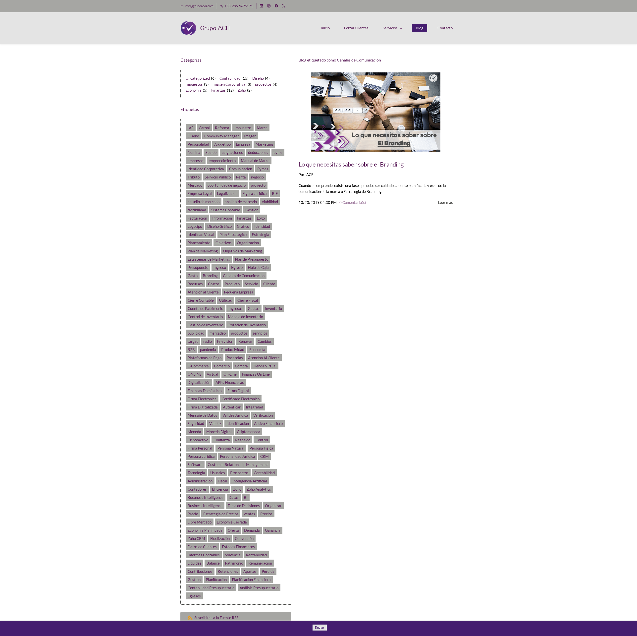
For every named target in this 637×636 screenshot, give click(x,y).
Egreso (237, 267)
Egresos (194, 596)
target (193, 341)
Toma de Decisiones (244, 505)
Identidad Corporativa (206, 169)
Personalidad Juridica (237, 456)
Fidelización (220, 538)
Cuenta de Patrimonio (205, 308)
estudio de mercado (203, 201)
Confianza (221, 440)
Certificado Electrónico (241, 399)
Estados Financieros (238, 546)
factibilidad (197, 210)
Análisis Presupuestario (259, 587)
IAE (191, 127)
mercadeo (218, 333)
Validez (215, 423)
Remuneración (260, 563)
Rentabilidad (256, 555)
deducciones (258, 152)
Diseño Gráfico (219, 226)
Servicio (251, 284)
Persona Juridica (201, 456)
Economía (194, 90)
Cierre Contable (201, 300)
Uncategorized (198, 78)
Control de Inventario (205, 316)
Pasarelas (235, 357)
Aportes (250, 571)
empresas (196, 160)
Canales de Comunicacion (244, 275)
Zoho (242, 90)
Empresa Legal (200, 193)
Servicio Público (218, 177)
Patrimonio (234, 563)
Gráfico (243, 226)
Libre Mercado (200, 522)
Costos (213, 284)
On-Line (230, 374)
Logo (261, 218)
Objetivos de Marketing (242, 251)
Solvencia (233, 555)
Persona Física (261, 448)
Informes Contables (204, 555)
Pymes (262, 169)
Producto (232, 284)
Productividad (232, 349)
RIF (275, 193)
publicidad (196, 333)
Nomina (194, 152)
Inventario (273, 308)
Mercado (195, 185)
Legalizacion (227, 193)
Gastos (254, 308)
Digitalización (199, 382)
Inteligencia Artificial (249, 481)
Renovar (245, 341)
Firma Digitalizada (203, 407)
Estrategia (260, 234)
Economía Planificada (205, 530)
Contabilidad (229, 78)
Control (262, 440)
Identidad (262, 226)
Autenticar (232, 407)
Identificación (237, 423)
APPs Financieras (229, 382)
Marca (262, 127)
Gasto (193, 275)
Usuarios (217, 472)
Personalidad (198, 144)
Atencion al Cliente (203, 292)
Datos (234, 497)
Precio (193, 514)
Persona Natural (230, 448)
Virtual (212, 374)
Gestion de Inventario (205, 325)
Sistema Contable (225, 210)
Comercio (222, 366)
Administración (200, 481)
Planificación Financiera (251, 579)
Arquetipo (222, 144)
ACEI (310, 174)
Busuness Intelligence (205, 497)
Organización (248, 242)
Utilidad (225, 300)
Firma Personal (200, 448)
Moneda (194, 431)
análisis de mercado (241, 201)
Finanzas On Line (256, 374)
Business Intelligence (205, 505)
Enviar (319, 628)
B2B (191, 349)
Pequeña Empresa (238, 292)
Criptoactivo (198, 440)
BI (246, 497)
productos (239, 333)
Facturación (197, 218)
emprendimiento (222, 160)
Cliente (269, 284)
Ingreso (219, 267)
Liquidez (194, 563)
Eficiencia (220, 489)
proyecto (258, 185)
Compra (241, 366)
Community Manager (221, 136)
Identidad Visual (201, 234)
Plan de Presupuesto (251, 259)
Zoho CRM (196, 538)
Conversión (244, 538)
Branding (210, 275)
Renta (241, 177)
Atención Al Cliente (264, 357)
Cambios (265, 341)
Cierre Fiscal (247, 300)
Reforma (222, 127)
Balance (213, 563)
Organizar (273, 505)
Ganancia (272, 530)
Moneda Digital (219, 431)
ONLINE (195, 374)
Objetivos (223, 242)
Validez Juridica (235, 415)
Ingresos (235, 308)
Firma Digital (238, 390)
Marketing (264, 144)
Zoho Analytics (259, 489)
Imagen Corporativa (228, 84)
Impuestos (194, 84)
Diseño (258, 78)
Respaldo (242, 440)
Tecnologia (196, 472)
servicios (260, 333)
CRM (264, 456)
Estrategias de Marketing (209, 259)
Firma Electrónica (202, 399)
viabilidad (270, 201)
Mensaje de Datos (202, 415)
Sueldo (211, 152)
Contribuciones (200, 571)
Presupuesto (198, 267)
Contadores (197, 489)
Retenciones (228, 571)
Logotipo (195, 226)
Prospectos (239, 472)
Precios (266, 514)
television (225, 341)
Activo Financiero (268, 423)
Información (222, 218)
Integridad (254, 407)
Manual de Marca (255, 160)
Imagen (250, 136)
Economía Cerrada (232, 522)
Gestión (251, 210)
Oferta (233, 530)
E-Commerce (198, 366)
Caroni (204, 127)
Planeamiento (199, 242)
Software (195, 464)
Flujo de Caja (258, 267)
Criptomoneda (248, 431)
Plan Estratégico (233, 234)
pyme (277, 152)
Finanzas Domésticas (205, 390)
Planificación (216, 579)
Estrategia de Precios (220, 514)
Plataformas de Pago (204, 357)
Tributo (194, 177)
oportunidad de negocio (227, 185)
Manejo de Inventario (245, 316)
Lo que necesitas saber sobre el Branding (351, 164)
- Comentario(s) (351, 202)
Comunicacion (240, 169)
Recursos (195, 284)
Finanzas (218, 90)
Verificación (263, 415)
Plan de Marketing (203, 251)
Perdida (268, 571)
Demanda (252, 530)
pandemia (208, 349)
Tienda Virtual (264, 366)
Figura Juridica (255, 193)
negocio (257, 177)
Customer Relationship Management (238, 464)
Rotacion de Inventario (247, 325)
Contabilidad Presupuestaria (211, 587)
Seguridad (196, 423)
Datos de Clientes (202, 546)
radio (207, 341)
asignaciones (232, 152)
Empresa (243, 144)
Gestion (194, 579)
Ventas (249, 514)
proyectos (263, 84)
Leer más (445, 202)
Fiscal (222, 481)
